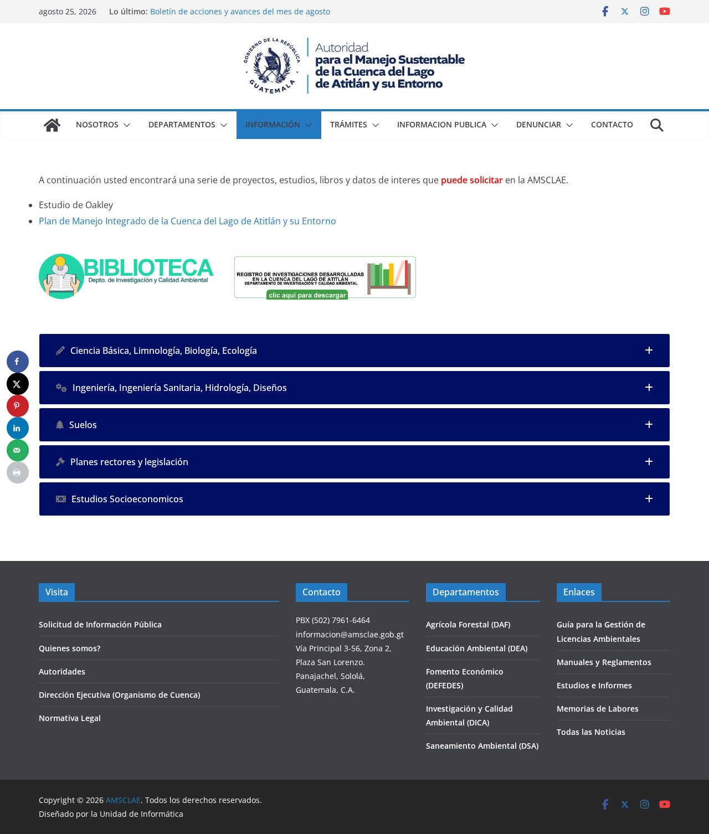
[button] (125, 125)
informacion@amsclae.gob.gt (350, 634)
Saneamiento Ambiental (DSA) (482, 745)
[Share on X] (18, 384)
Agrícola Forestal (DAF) (468, 624)
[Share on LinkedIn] (18, 428)
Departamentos (181, 124)
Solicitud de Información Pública (100, 624)
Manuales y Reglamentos (604, 662)
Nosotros (97, 124)
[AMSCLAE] (52, 125)
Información (272, 124)
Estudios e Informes (594, 685)
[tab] (354, 350)
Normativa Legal (70, 718)
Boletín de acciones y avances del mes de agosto (240, 11)
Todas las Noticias (591, 732)
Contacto (612, 124)
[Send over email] (18, 450)
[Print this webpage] (18, 472)
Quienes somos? (69, 648)
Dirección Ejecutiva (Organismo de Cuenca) (119, 694)
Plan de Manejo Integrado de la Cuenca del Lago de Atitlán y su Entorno (187, 221)
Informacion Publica (441, 124)
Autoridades (62, 671)
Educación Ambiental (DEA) (476, 648)
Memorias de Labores (598, 708)
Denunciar (538, 124)
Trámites (348, 124)
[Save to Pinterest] (18, 406)
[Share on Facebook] (18, 362)
